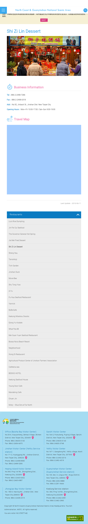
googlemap (32, 438)
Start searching (85, 10)
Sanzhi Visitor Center (56, 432)
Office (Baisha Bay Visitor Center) (20, 432)
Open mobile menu (3, 10)
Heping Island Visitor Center (18, 469)
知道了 (44, 20)
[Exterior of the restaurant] (44, 56)
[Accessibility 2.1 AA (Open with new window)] (75, 518)
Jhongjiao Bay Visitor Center (18, 489)
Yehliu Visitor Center (55, 448)
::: (7, 214)
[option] (44, 56)
